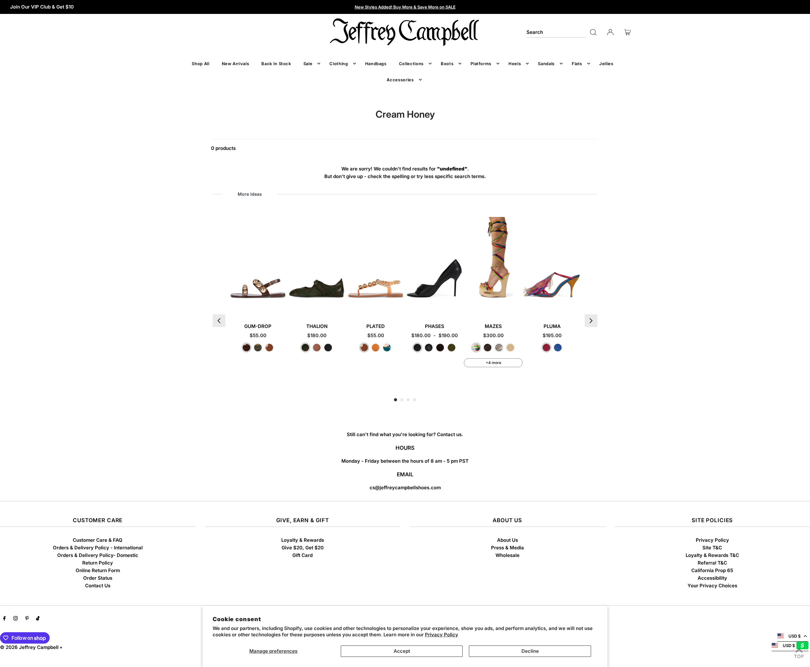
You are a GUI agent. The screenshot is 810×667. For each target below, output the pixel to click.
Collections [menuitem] (411, 63)
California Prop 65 (712, 570)
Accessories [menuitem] (400, 79)
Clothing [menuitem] (338, 63)
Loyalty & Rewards (302, 540)
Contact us (449, 434)
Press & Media (507, 548)
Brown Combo (316, 347)
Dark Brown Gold (246, 347)
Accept (402, 651)
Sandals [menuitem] (546, 63)
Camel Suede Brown (510, 347)
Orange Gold (375, 347)
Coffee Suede (440, 347)
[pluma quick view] (576, 305)
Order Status (97, 578)
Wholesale (507, 555)
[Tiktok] (38, 619)
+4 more (493, 362)
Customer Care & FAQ (97, 540)
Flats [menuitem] (577, 63)
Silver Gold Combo (499, 347)
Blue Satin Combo (557, 347)
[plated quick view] (399, 305)
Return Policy (97, 563)
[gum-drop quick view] (281, 305)
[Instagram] (15, 619)
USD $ (794, 636)
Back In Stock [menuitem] (276, 63)
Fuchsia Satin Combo (546, 347)
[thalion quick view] (340, 305)
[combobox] (556, 32)
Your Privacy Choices (712, 586)
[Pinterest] (27, 619)
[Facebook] (4, 619)
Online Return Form (98, 570)
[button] (219, 320)
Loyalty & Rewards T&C (712, 555)
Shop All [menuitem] (200, 63)
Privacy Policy (441, 635)
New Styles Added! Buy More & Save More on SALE (405, 6)
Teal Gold (387, 347)
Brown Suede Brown (487, 347)
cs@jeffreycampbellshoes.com (405, 488)
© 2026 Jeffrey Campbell (29, 647)
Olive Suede (451, 347)
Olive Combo (305, 347)
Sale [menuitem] (308, 63)
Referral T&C (712, 563)
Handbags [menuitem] (376, 63)
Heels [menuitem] (514, 63)
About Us (507, 540)
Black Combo (328, 347)
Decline (530, 651)
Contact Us (97, 586)
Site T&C (712, 548)
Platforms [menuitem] (480, 63)
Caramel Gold (269, 347)
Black (417, 347)
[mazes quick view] (517, 305)
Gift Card (302, 555)
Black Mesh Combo (428, 347)
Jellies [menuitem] (606, 63)
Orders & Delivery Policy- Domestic (97, 555)
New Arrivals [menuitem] (235, 63)
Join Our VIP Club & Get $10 (42, 7)
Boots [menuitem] (447, 63)
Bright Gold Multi (476, 347)
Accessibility (712, 578)
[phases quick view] (458, 305)
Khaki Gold (257, 347)
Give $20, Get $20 (303, 548)
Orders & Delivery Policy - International (98, 548)
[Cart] (627, 32)
